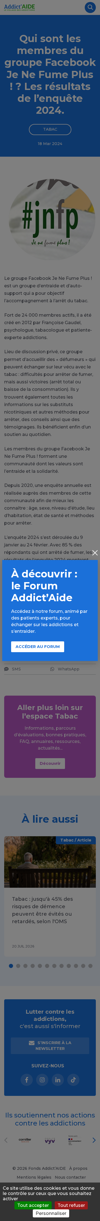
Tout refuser (71, 1205)
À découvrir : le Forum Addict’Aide (44, 586)
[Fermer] (95, 553)
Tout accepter (33, 1205)
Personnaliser (51, 1213)
